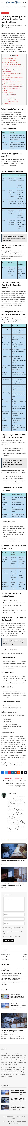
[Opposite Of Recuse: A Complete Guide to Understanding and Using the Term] (14, 874)
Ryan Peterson (8, 25)
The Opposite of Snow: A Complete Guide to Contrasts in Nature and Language (18, 1005)
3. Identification (9, 98)
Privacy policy (11, 1121)
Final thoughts (6, 103)
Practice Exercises (7, 92)
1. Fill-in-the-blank (10, 94)
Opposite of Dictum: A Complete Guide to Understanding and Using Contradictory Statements (20, 783)
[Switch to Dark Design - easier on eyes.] (23, 2)
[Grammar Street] (13, 2)
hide (16, 55)
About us (11, 1123)
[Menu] (2, 2)
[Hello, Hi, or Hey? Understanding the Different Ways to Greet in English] (5, 996)
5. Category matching (11, 101)
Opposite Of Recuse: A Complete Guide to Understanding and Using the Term (12, 884)
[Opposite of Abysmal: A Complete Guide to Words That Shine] (14, 851)
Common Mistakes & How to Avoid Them (13, 84)
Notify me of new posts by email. (13, 936)
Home (4, 1121)
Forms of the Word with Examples (11, 81)
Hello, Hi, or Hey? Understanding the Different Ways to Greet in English (18, 996)
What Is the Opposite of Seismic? (11, 62)
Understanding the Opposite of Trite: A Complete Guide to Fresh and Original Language (18, 1100)
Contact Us (18, 1123)
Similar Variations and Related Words (12, 86)
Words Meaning (5, 959)
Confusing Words (5, 954)
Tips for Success (6, 83)
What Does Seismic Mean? (9, 58)
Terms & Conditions (21, 1121)
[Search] (26, 2)
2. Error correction (10, 96)
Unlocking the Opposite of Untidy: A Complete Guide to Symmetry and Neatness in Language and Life (12, 1031)
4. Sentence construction (11, 99)
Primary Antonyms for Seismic (12, 64)
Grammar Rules (5, 13)
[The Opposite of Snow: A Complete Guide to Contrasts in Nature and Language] (5, 1005)
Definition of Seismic (10, 60)
